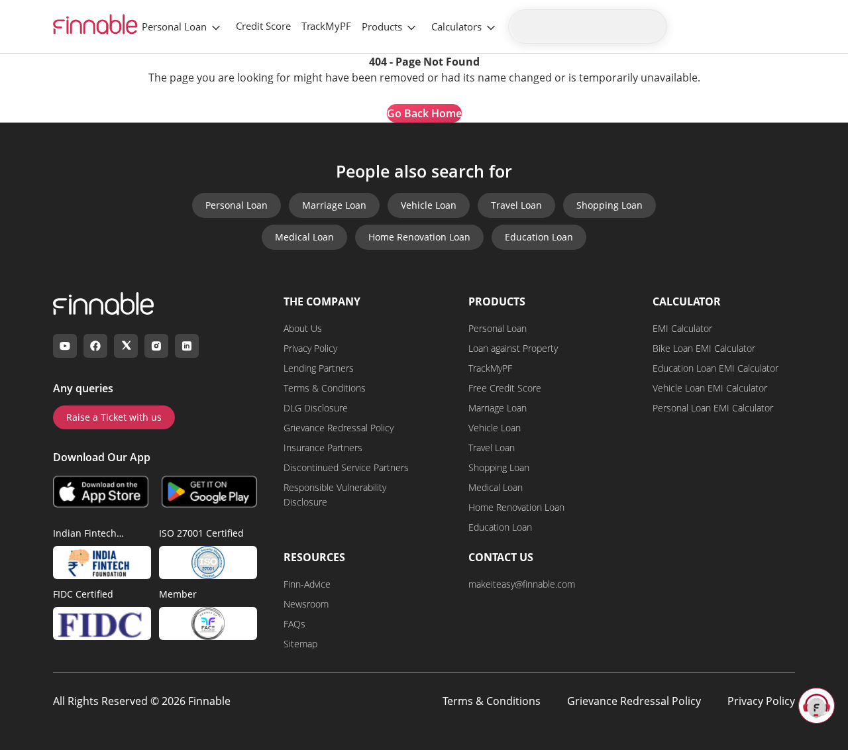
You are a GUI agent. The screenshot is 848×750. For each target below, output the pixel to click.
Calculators (456, 26)
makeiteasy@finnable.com (521, 584)
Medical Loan (304, 237)
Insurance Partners (323, 447)
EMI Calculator (682, 328)
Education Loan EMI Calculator (715, 368)
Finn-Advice (307, 584)
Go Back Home (424, 113)
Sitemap (300, 643)
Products (382, 26)
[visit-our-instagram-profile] (156, 346)
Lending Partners (319, 368)
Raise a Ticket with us (114, 417)
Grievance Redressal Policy (339, 427)
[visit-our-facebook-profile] (95, 346)
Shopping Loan (609, 205)
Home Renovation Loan (419, 237)
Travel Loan (516, 205)
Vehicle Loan (428, 205)
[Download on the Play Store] (209, 492)
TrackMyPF (326, 25)
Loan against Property (513, 348)
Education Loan (539, 237)
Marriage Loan (334, 205)
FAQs (294, 623)
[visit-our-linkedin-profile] (187, 346)
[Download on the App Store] (100, 492)
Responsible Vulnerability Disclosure (335, 494)
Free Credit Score (504, 388)
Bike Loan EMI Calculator (704, 348)
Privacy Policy (310, 348)
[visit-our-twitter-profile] (126, 346)
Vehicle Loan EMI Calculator (710, 388)
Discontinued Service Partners (346, 467)
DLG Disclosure (316, 408)
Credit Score (263, 25)
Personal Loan (174, 26)
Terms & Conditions (325, 388)
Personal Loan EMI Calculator (713, 408)
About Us (303, 328)
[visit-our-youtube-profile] (65, 346)
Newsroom (306, 604)
